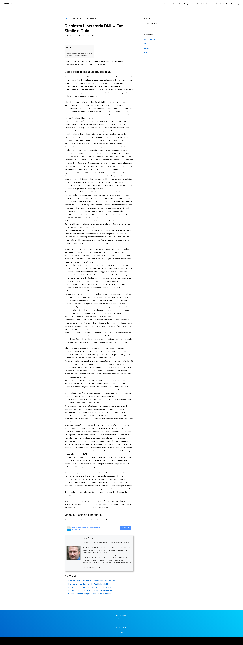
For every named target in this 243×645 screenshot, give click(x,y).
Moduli (146, 48)
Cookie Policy (121, 628)
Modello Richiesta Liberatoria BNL (79, 56)
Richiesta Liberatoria (151, 53)
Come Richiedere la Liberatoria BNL (79, 53)
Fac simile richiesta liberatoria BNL (86, 527)
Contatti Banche (149, 39)
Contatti (121, 623)
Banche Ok (8, 4)
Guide (146, 44)
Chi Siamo (121, 619)
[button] (237, 3)
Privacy (121, 632)
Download (125, 528)
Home (66, 18)
